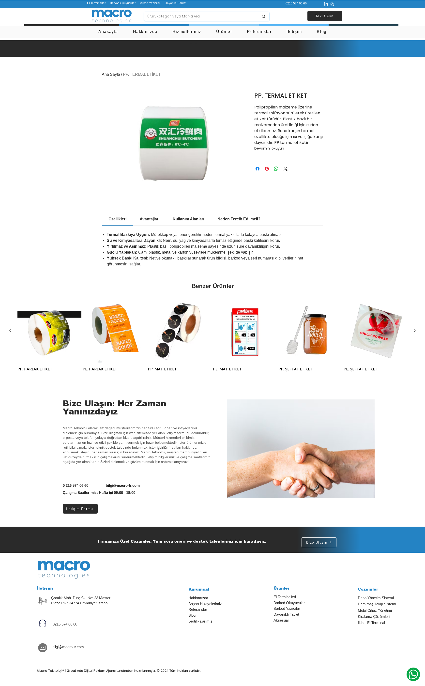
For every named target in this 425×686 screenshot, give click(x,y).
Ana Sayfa (111, 74)
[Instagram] (332, 4)
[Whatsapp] (413, 674)
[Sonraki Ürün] (415, 331)
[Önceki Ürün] (10, 331)
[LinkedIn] (326, 4)
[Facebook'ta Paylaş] (257, 169)
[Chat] (42, 623)
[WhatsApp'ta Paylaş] (276, 169)
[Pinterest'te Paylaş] (267, 169)
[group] (212, 335)
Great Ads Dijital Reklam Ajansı (91, 670)
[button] (324, 16)
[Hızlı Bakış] (49, 331)
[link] (117, 219)
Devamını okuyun (269, 148)
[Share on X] (285, 169)
